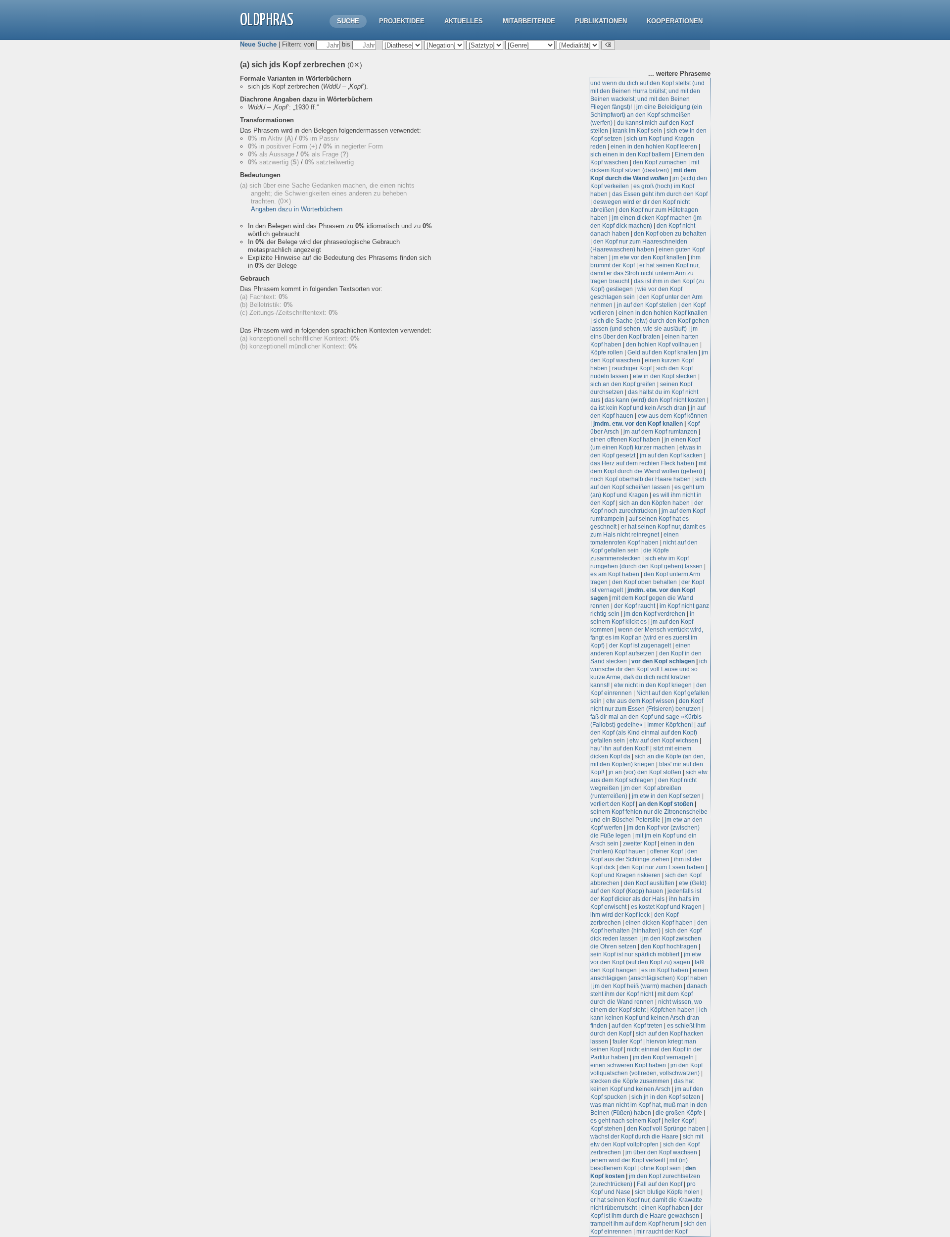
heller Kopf (679, 1120)
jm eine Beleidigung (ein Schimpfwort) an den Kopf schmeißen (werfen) (646, 114)
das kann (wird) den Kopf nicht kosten (655, 399)
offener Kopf (666, 851)
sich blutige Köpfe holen (667, 1191)
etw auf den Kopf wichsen (663, 740)
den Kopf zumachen (660, 162)
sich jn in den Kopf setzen (665, 1096)
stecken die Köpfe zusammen (629, 1081)
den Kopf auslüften (649, 883)
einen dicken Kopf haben (659, 922)
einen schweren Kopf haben (628, 1065)
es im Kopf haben (664, 970)
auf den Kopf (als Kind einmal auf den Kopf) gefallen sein (648, 732)
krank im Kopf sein (637, 130)
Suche (348, 21)
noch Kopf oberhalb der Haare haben (640, 479)
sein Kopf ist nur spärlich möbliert (634, 954)
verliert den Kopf (613, 803)
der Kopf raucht (634, 605)
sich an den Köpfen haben (654, 502)
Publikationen (601, 21)
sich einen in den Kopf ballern (630, 154)
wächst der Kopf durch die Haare (634, 1136)
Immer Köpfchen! (670, 724)
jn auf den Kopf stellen (647, 304)
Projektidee (402, 21)
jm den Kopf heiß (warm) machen (637, 986)
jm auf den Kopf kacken (671, 455)
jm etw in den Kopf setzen (666, 795)
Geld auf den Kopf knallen (662, 352)
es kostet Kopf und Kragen (666, 906)
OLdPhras (266, 20)
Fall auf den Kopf (659, 1184)
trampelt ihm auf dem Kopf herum (634, 1223)
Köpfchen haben (672, 1009)
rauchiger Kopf (632, 368)
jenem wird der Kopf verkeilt (627, 1160)
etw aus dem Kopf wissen (640, 700)
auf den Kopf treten (637, 1025)
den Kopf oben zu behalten (670, 233)
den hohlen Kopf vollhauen (662, 344)
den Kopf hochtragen (669, 946)
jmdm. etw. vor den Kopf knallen (638, 423)
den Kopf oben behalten (644, 582)
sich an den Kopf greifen (623, 384)
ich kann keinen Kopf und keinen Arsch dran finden (648, 1017)
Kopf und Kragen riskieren (625, 875)
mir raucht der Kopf (661, 1231)
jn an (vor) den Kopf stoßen (645, 772)
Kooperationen (675, 21)
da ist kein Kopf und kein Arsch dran (638, 407)
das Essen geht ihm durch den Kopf (660, 194)
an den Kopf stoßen (666, 803)
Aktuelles (463, 21)
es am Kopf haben (614, 574)
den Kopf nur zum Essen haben (661, 867)
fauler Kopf (627, 1041)
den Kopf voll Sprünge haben (666, 1128)
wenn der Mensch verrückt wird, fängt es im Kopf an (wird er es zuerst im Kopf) (646, 637)
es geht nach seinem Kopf (625, 1120)
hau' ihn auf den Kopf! (619, 748)
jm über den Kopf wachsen (661, 1152)
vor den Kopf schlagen (663, 661)
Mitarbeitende (529, 21)
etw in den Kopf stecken (665, 376)
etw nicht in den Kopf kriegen (653, 685)
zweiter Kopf (639, 843)
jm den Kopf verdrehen (654, 613)
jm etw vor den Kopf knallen (649, 257)
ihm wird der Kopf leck (620, 914)
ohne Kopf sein (660, 1168)
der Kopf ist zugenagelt (640, 645)
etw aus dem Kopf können (673, 415)
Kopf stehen (606, 1128)
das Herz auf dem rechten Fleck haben (642, 463)
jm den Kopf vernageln (663, 1057)
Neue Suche (258, 44)
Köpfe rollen (606, 352)
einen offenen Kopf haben (625, 439)
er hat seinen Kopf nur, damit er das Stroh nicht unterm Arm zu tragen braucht (645, 273)
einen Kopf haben (665, 1207)
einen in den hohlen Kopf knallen (663, 312)
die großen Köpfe (679, 1112)
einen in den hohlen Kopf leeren (654, 146)
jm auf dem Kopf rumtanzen (660, 431)
